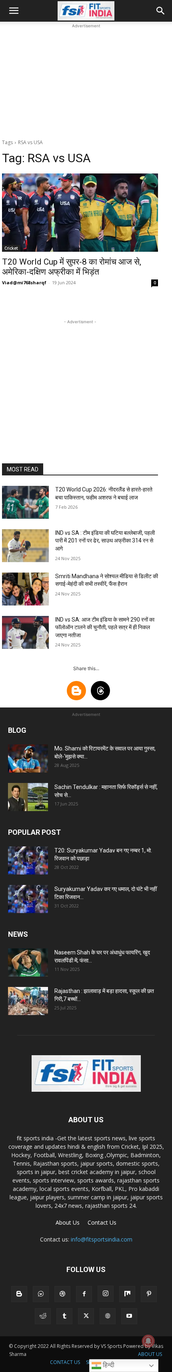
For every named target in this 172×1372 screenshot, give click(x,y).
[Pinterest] (149, 1294)
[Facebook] (84, 1294)
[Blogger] (19, 1294)
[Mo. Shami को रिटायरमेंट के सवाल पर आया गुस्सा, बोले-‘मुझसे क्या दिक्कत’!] (28, 758)
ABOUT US (150, 1354)
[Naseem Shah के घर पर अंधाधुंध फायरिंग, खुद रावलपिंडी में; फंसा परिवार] (28, 962)
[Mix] (127, 1294)
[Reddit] (43, 1316)
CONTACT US (65, 1362)
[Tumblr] (64, 1316)
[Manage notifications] (148, 1341)
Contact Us (102, 1222)
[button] (13, 11)
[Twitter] (86, 1316)
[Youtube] (129, 1316)
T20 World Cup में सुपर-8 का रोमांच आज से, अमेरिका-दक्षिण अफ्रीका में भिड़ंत (71, 267)
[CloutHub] (41, 1294)
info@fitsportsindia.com (101, 1239)
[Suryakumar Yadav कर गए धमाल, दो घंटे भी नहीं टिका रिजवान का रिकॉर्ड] (28, 899)
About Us (68, 1222)
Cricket (11, 248)
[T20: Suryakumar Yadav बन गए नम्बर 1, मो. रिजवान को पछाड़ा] (28, 860)
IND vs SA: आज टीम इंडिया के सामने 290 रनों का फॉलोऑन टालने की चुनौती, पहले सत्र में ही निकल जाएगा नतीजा (104, 627)
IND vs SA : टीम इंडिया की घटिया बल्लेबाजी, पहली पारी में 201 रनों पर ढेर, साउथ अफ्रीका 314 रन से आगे (105, 541)
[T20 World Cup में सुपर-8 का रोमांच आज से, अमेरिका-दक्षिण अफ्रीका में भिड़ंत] (80, 212)
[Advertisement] (86, 80)
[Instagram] (106, 1294)
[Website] (108, 1316)
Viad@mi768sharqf (24, 282)
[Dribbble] (62, 1294)
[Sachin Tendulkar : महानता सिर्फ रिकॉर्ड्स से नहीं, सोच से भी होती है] (28, 797)
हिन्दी (107, 1365)
